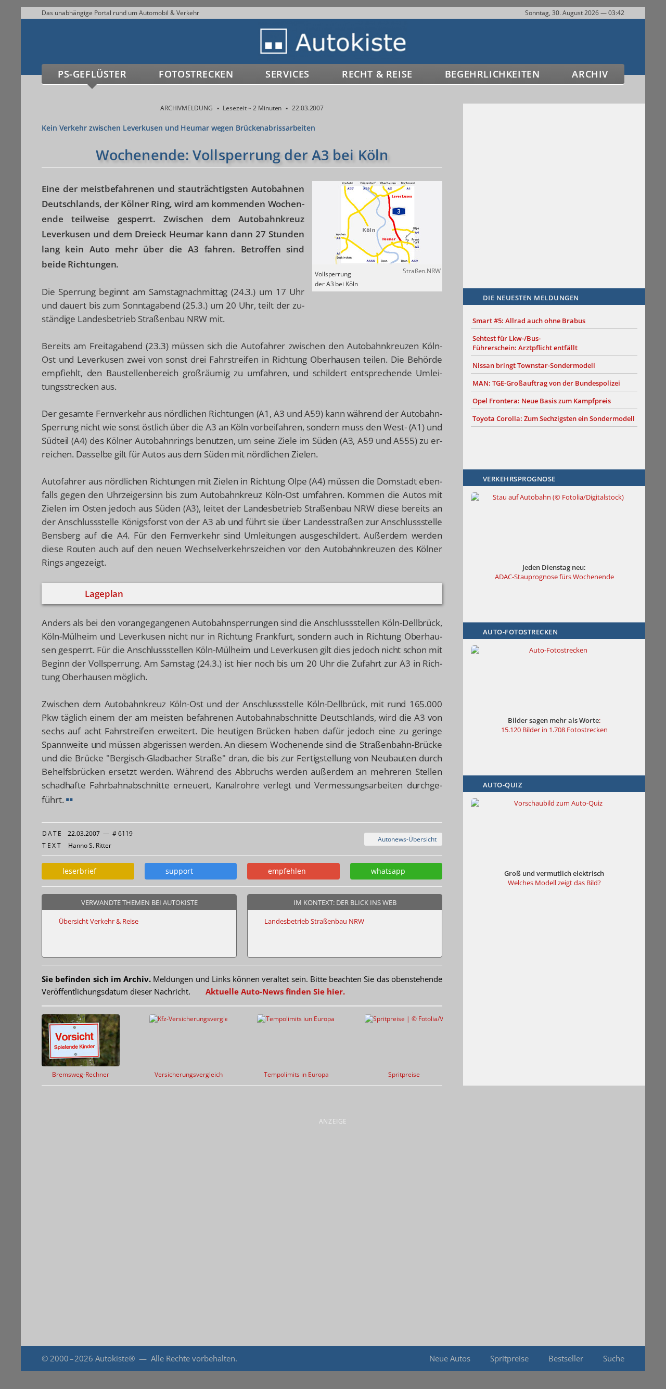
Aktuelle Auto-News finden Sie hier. (275, 991)
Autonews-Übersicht (406, 839)
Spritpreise (509, 1358)
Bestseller (565, 1358)
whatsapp (386, 871)
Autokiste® (115, 1358)
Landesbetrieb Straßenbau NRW (314, 921)
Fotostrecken (196, 74)
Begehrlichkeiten (492, 74)
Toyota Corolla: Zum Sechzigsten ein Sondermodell (553, 418)
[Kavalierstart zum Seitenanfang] (623, 1358)
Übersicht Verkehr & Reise (98, 921)
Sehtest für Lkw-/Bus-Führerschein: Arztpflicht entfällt (525, 343)
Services (287, 74)
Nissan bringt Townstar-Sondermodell (533, 365)
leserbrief (77, 871)
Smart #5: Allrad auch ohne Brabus (528, 320)
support (177, 871)
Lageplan (104, 594)
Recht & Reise (377, 74)
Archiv (590, 74)
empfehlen (285, 871)
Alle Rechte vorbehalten (193, 1358)
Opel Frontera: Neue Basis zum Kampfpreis (541, 400)
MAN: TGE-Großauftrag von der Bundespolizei (546, 383)
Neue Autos (449, 1358)
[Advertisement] (554, 180)
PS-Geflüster (92, 74)
